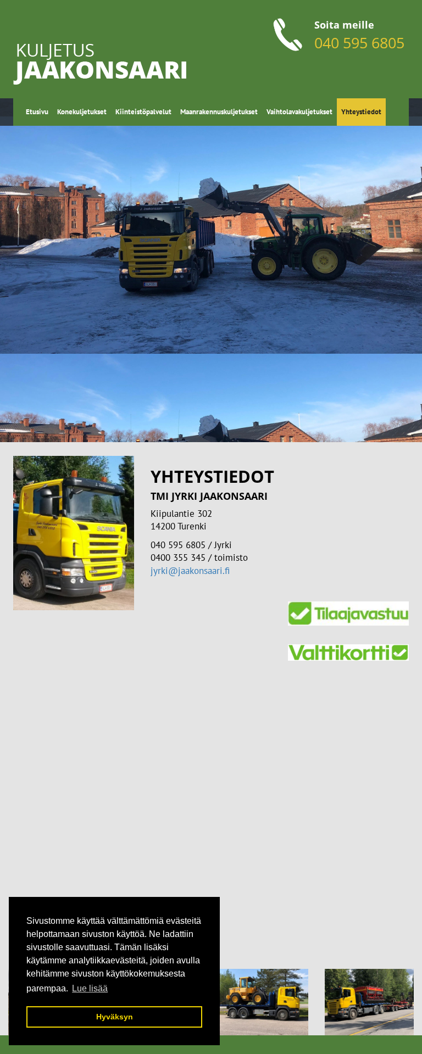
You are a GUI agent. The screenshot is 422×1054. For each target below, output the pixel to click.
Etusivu (37, 111)
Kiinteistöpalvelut (143, 111)
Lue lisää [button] (90, 988)
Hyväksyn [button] (114, 1016)
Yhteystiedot (361, 111)
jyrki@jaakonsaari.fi (190, 571)
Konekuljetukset (82, 111)
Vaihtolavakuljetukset (299, 111)
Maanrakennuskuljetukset (219, 111)
